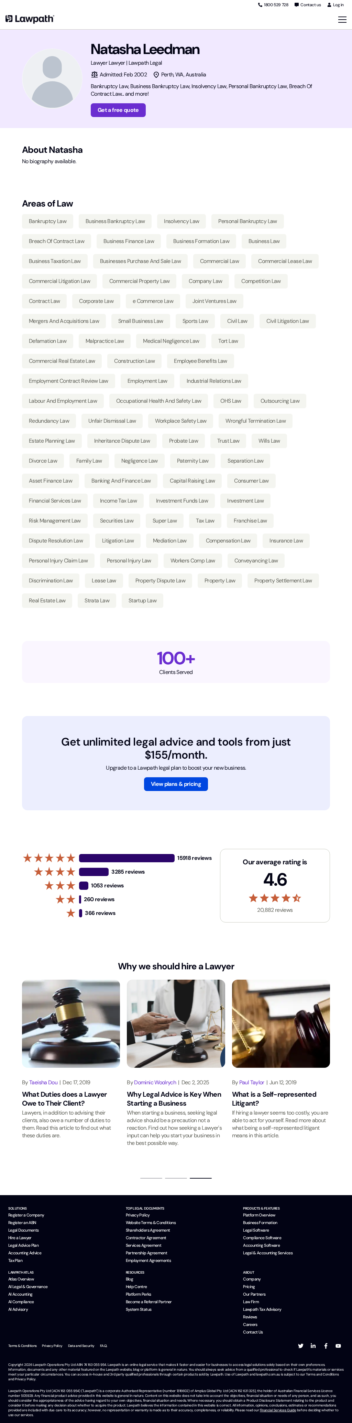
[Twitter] (300, 1345)
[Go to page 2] (176, 1178)
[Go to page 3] (201, 1178)
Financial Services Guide (278, 1410)
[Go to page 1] (151, 1178)
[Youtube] (338, 1345)
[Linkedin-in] (313, 1345)
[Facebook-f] (325, 1345)
